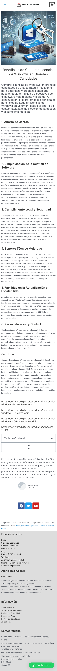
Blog (3, 551)
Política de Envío (8, 616)
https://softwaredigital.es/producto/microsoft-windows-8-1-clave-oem (28, 411)
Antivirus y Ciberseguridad (12, 560)
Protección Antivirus (10, 546)
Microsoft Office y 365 (11, 554)
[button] (52, 438)
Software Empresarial (10, 566)
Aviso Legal (6, 622)
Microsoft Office (8, 548)
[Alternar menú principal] (5, 4)
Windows (5, 557)
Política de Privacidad (10, 613)
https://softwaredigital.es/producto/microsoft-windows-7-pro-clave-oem (28, 403)
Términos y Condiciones (11, 610)
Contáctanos (6, 577)
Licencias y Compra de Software (15, 563)
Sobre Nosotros (8, 607)
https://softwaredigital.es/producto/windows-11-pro (27, 428)
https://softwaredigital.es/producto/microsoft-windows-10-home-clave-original (28, 420)
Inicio (3, 540)
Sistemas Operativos (10, 543)
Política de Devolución (10, 619)
